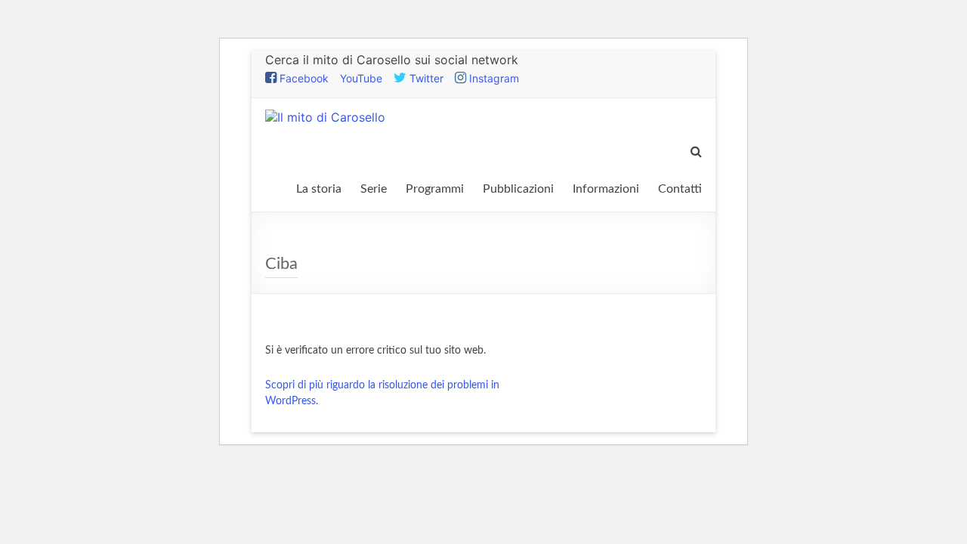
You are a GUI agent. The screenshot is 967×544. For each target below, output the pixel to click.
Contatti (680, 189)
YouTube (361, 78)
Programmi (435, 189)
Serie (373, 189)
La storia (318, 189)
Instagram (492, 78)
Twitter (424, 78)
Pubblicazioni (518, 189)
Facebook (303, 78)
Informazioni (606, 189)
